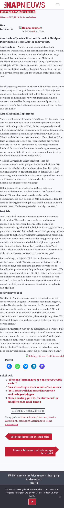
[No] (60, 496)
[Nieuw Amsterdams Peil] (24, 7)
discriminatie (28, 417)
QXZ (33, 31)
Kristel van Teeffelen (28, 17)
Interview (42, 417)
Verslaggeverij (34, 411)
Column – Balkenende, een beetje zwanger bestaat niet (33, 451)
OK (32, 501)
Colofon (34, 482)
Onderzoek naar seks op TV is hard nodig (30, 436)
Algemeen (18, 411)
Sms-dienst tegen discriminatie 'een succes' (34, 387)
